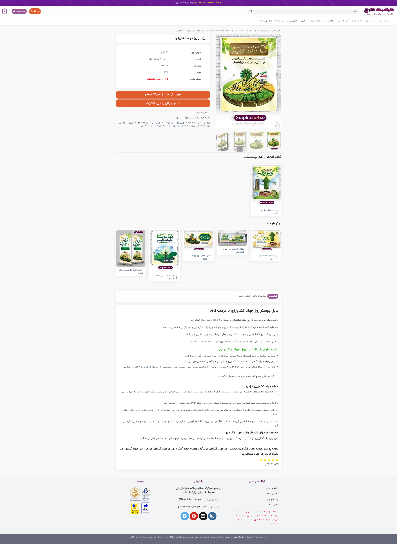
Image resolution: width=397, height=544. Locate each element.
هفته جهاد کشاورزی (149, 125)
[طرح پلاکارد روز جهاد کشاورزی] (198, 241)
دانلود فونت (272, 504)
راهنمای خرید (271, 499)
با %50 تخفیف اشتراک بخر (198, 2)
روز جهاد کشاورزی (186, 125)
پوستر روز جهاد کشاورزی (168, 122)
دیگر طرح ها (315, 21)
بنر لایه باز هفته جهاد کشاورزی (268, 257)
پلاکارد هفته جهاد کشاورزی (191, 122)
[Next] (219, 81)
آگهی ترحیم (292, 21)
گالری (303, 21)
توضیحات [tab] (273, 296)
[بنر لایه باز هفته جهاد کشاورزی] (266, 241)
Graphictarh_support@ (191, 499)
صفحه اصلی (272, 488)
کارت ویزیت (357, 21)
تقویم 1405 (279, 21)
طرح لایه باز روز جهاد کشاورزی (268, 212)
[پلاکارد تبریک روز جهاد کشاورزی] (232, 238)
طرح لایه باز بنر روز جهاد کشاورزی (190, 30)
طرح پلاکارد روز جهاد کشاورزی (201, 257)
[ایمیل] (203, 516)
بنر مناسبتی (384, 21)
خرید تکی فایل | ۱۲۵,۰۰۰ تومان (163, 95)
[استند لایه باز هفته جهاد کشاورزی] (130, 248)
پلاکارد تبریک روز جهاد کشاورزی (234, 250)
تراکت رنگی (343, 21)
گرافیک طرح (276, 30)
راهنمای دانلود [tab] (244, 296)
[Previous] (275, 81)
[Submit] (250, 11)
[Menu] (393, 21)
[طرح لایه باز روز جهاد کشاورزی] (266, 186)
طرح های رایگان (266, 21)
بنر (250, 30)
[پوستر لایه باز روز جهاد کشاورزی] (164, 251)
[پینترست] (194, 516)
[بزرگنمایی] (277, 125)
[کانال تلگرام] (185, 516)
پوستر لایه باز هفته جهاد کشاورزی (143, 122)
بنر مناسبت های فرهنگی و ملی (220, 30)
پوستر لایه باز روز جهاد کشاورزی (166, 277)
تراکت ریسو (329, 21)
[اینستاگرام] (212, 516)
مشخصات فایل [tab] (259, 296)
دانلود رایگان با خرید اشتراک (163, 103)
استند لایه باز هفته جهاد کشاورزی (131, 272)
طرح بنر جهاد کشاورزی (168, 125)
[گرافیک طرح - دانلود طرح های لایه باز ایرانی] (379, 11)
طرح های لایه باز (261, 30)
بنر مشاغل (370, 21)
